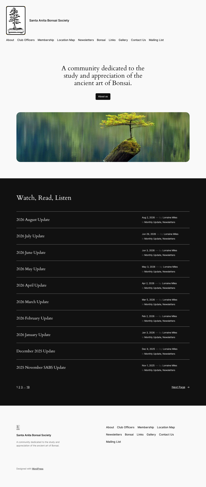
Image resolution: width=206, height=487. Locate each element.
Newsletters (169, 222)
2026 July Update (30, 236)
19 (28, 387)
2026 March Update (32, 302)
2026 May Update (31, 269)
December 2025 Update (35, 351)
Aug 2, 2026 (148, 217)
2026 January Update (33, 335)
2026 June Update (31, 253)
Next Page (181, 387)
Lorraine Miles (170, 217)
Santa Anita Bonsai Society (49, 20)
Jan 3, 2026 (148, 332)
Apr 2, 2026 (148, 283)
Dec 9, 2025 (148, 349)
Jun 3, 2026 (148, 250)
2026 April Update (31, 285)
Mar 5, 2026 (148, 299)
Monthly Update (152, 222)
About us (103, 96)
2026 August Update (33, 220)
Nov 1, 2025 (148, 365)
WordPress (37, 468)
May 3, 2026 (148, 266)
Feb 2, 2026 (148, 316)
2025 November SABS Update (41, 367)
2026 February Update (34, 318)
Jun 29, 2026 (149, 234)
